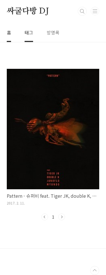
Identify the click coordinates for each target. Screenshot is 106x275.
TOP (94, 270)
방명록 (53, 32)
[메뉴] (95, 11)
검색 (82, 11)
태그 (29, 32)
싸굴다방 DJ (28, 11)
